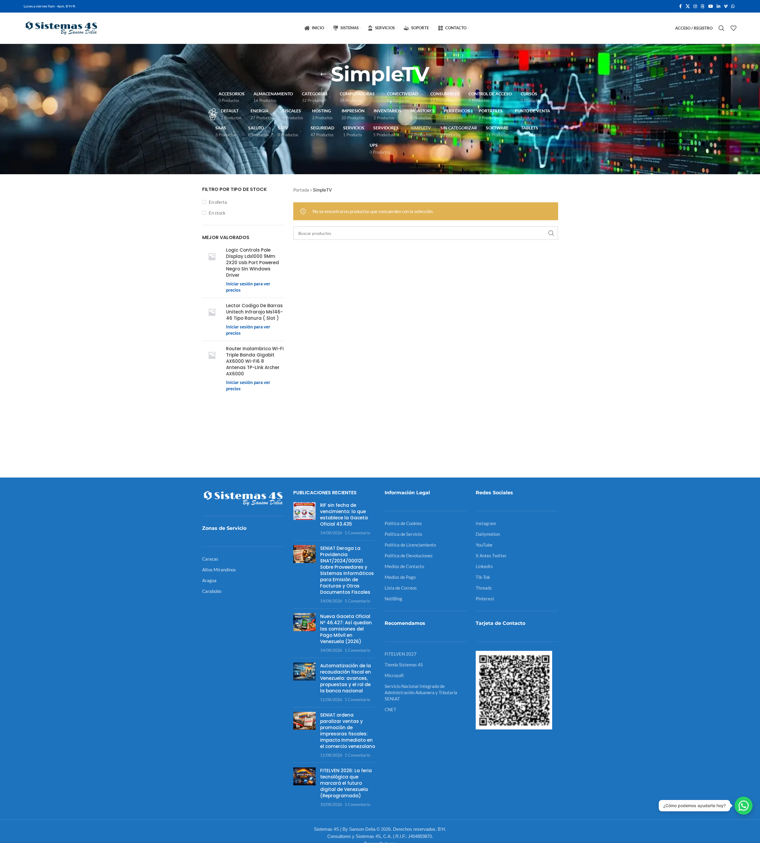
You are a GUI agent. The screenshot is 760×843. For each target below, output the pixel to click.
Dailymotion (488, 534)
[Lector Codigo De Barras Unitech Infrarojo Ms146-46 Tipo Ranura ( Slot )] (212, 319)
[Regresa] (323, 74)
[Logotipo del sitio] (61, 27)
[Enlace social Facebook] (680, 6)
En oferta (218, 202)
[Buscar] (721, 28)
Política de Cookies (403, 523)
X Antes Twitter (491, 555)
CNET (390, 709)
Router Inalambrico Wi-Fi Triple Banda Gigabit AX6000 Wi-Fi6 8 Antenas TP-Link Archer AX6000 (255, 361)
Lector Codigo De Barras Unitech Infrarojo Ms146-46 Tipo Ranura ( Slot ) (254, 311)
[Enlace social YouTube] (711, 6)
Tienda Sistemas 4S (404, 664)
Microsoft (394, 675)
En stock (217, 212)
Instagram (486, 523)
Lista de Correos (401, 587)
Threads (484, 587)
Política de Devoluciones (409, 555)
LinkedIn (484, 566)
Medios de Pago (400, 577)
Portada (301, 189)
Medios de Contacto (404, 566)
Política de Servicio (403, 534)
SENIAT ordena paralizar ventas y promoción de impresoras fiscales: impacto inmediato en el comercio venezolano (347, 730)
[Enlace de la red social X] (688, 6)
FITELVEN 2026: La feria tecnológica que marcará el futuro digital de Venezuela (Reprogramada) (346, 783)
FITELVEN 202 (399, 654)
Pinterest (485, 598)
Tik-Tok (483, 577)
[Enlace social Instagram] (695, 6)
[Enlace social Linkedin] (718, 6)
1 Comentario (357, 532)
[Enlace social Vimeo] (725, 6)
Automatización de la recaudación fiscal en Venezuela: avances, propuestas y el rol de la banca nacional (345, 678)
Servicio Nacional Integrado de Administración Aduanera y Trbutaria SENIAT (421, 692)
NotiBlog (393, 598)
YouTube (484, 544)
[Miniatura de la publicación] (304, 519)
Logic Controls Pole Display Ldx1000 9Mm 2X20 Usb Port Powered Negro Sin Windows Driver (252, 262)
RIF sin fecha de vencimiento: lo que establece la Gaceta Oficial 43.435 (344, 514)
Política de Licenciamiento (410, 544)
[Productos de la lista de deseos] (733, 28)
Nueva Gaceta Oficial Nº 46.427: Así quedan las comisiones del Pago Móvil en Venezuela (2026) (346, 629)
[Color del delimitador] (703, 6)
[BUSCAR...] (551, 233)
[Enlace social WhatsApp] (732, 6)
